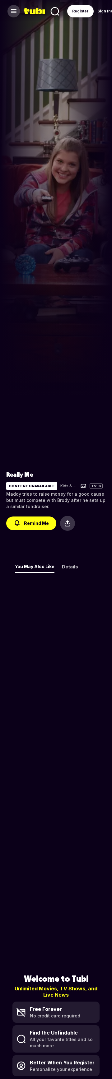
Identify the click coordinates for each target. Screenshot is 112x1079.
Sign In (104, 11)
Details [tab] (70, 566)
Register (80, 11)
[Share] (67, 523)
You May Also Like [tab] (34, 566)
